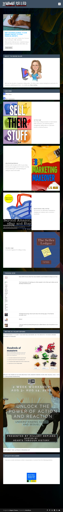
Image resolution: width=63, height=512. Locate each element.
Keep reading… (34, 85)
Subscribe (56, 508)
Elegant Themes (14, 510)
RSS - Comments (10, 99)
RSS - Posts (8, 94)
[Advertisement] (31, 496)
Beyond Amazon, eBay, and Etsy (41, 208)
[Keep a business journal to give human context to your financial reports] (17, 22)
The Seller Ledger (9, 248)
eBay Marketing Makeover (11, 163)
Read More (9, 48)
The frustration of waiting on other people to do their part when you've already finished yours (38, 282)
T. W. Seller (8, 38)
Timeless (20, 38)
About (20, 319)
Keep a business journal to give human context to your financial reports (16, 34)
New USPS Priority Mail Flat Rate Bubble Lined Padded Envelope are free (38, 276)
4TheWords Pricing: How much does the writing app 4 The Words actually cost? (36, 314)
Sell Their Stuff (37, 120)
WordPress (28, 510)
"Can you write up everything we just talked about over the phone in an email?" (38, 325)
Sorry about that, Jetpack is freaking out (16, 450)
